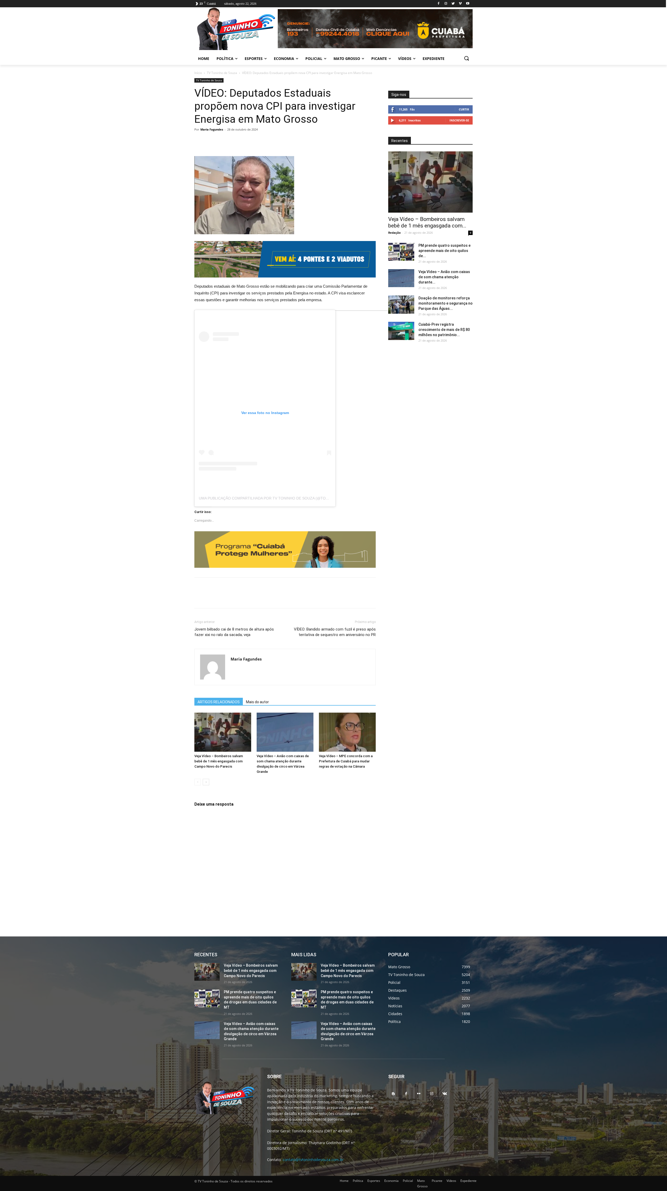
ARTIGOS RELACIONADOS (218, 702)
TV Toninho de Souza (222, 73)
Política (358, 1180)
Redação (394, 233)
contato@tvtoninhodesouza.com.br (313, 1159)
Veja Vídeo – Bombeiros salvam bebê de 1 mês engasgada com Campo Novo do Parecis (218, 761)
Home (344, 1180)
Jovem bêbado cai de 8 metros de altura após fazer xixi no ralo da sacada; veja (234, 632)
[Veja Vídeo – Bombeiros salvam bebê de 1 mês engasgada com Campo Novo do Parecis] (222, 732)
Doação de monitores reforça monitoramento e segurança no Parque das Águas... (445, 303)
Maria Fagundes (211, 129)
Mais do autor (257, 702)
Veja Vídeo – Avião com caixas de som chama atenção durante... (444, 277)
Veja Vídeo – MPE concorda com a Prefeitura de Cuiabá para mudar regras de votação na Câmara (346, 761)
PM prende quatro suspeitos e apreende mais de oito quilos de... (444, 250)
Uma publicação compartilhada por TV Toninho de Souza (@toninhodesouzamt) (280, 498)
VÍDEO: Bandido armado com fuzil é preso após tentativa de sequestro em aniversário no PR (335, 632)
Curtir (464, 109)
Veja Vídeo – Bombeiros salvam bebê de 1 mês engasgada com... (427, 222)
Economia (391, 1180)
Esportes (373, 1180)
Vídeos (451, 1180)
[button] (466, 58)
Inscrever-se (459, 120)
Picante (437, 1180)
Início (198, 73)
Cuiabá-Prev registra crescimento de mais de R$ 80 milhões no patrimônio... (444, 329)
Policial (408, 1180)
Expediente (468, 1180)
